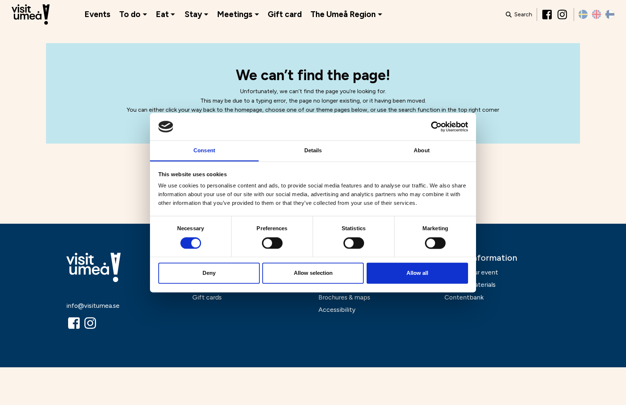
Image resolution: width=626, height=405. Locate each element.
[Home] (31, 15)
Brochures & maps (344, 297)
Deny (209, 273)
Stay (193, 14)
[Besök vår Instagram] (563, 14)
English (596, 14)
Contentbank (464, 297)
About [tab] (422, 151)
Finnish (609, 14)
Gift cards (207, 297)
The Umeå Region (343, 14)
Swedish (583, 14)
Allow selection (313, 273)
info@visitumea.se (93, 305)
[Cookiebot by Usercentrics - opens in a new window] (436, 126)
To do (130, 14)
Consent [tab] (204, 151)
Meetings (235, 14)
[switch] (272, 243)
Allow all (417, 273)
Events (97, 14)
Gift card (285, 14)
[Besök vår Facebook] (547, 14)
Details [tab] (313, 151)
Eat (162, 14)
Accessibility (336, 309)
